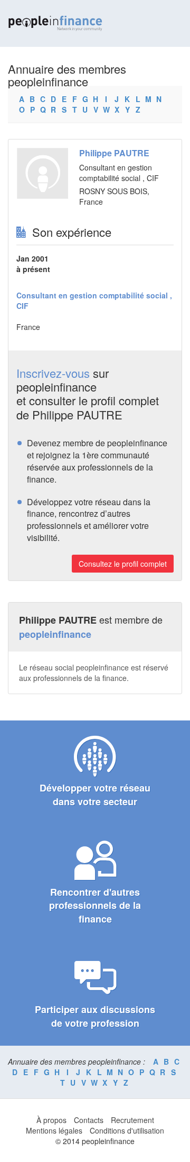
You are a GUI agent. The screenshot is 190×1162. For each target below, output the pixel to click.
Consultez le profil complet (123, 563)
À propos (51, 1120)
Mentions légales (54, 1130)
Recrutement (132, 1120)
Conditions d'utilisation (127, 1130)
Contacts (88, 1120)
